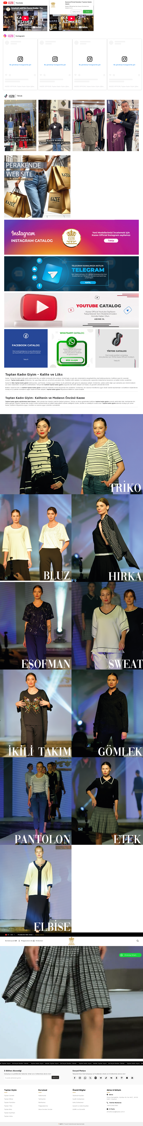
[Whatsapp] (85, 1078)
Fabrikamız (41, 1102)
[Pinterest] (122, 1078)
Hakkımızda (42, 1095)
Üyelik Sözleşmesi (78, 1099)
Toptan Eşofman (9, 1113)
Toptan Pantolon (9, 1102)
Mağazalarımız (27, 941)
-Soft (60, 1124)
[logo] (71, 941)
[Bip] (95, 1078)
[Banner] (20, 125)
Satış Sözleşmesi (78, 1102)
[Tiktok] (106, 1078)
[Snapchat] (127, 1078)
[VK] (111, 1078)
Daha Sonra (76, 12)
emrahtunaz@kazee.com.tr (116, 1112)
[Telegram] (101, 1078)
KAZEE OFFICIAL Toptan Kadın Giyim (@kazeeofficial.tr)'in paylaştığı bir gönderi (31, 86)
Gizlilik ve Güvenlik (79, 1109)
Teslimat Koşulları (78, 1095)
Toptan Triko (8, 1106)
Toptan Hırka (8, 1116)
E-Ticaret (65, 1124)
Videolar (39, 941)
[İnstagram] (80, 1078)
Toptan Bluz (8, 1109)
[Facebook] (75, 1078)
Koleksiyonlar (11, 941)
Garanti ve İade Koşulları (81, 1106)
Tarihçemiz (42, 1099)
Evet (87, 12)
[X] (90, 1078)
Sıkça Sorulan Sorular (45, 1109)
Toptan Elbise (8, 1099)
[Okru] (116, 1078)
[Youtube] (132, 1078)
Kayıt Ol (55, 1077)
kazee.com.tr (39, 935)
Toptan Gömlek (9, 1095)
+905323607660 (112, 1105)
